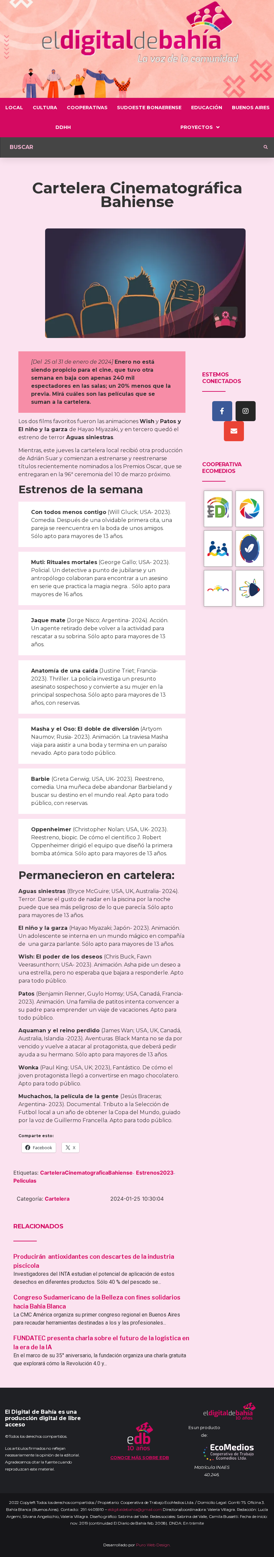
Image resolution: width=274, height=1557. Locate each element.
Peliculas (24, 1180)
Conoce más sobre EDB (139, 1457)
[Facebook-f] (222, 411)
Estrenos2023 (155, 1172)
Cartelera (57, 1198)
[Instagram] (246, 411)
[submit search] (266, 147)
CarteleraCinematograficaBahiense (86, 1172)
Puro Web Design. (153, 1544)
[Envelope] (234, 431)
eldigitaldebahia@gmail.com (135, 1509)
